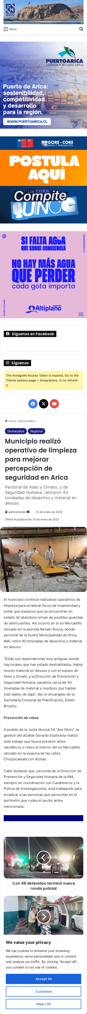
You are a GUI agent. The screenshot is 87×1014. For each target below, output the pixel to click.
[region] (43, 974)
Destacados (27, 421)
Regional (36, 431)
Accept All (44, 979)
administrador (17, 512)
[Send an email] (28, 512)
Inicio (12, 421)
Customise (43, 991)
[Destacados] (43, 12)
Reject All (43, 1004)
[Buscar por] (81, 28)
